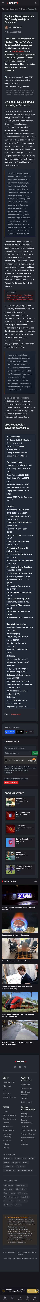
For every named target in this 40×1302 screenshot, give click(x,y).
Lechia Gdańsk (21, 1201)
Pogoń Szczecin (9, 1193)
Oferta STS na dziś (28, 1134)
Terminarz (25, 1098)
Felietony (6, 1148)
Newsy (23, 9)
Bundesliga (16, 1162)
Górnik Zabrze (20, 1189)
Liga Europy (21, 1166)
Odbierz (32, 1291)
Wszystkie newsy (9, 1082)
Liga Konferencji (9, 1170)
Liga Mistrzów (8, 1166)
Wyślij (35, 753)
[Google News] (25, 1067)
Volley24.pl (15, 714)
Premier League (20, 1158)
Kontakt (34, 1252)
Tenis (5, 1090)
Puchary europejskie (25, 1170)
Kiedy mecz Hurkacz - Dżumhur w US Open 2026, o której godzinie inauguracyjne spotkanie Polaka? (20, 297)
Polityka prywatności (24, 1252)
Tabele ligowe (26, 1088)
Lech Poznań (8, 1189)
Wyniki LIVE (25, 1084)
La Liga (31, 1158)
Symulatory (7, 1140)
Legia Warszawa (21, 1185)
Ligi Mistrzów (18, 51)
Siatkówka (7, 1093)
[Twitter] (15, 1067)
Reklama (20, 1255)
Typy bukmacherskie (29, 1130)
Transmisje (6, 1123)
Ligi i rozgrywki (26, 1102)
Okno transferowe (9, 1119)
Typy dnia (25, 1126)
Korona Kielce (8, 1201)
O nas (5, 1252)
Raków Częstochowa (11, 1197)
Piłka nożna (7, 1086)
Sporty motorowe (9, 1097)
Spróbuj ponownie (11, 782)
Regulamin (11, 1252)
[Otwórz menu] (3, 3)
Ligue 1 (25, 1162)
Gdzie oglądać (8, 1126)
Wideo (5, 1111)
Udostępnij (11, 731)
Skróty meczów (8, 1130)
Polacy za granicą (9, 1115)
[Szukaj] (36, 3)
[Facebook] (20, 1067)
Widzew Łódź (22, 1193)
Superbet (24, 1144)
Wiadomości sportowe (10, 9)
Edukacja (6, 1144)
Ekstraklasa (8, 1158)
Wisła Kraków (8, 1185)
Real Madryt (8, 1205)
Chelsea (18, 1205)
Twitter (21, 731)
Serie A (6, 1162)
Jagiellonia (24, 1197)
